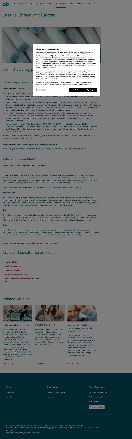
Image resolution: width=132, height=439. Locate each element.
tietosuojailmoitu (78, 84)
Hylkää (76, 90)
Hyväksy (90, 90)
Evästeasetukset (41, 90)
